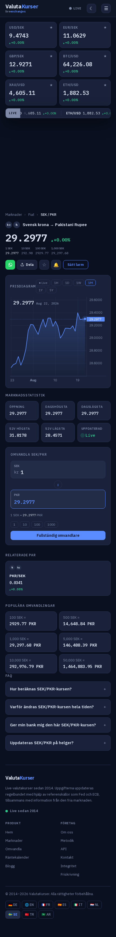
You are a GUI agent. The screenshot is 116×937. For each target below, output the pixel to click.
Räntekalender (17, 857)
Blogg (10, 865)
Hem (9, 832)
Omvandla (13, 848)
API (64, 848)
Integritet (68, 865)
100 (37, 524)
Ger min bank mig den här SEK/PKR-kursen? (53, 724)
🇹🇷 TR (29, 914)
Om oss (67, 832)
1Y (41, 290)
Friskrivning (70, 874)
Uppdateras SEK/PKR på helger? (42, 742)
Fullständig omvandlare (58, 535)
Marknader (14, 840)
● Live (43, 283)
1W (78, 283)
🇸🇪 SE (12, 914)
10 (25, 524)
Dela (30, 264)
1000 (51, 524)
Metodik (67, 840)
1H (56, 283)
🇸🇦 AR (46, 914)
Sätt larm (75, 264)
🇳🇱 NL (94, 905)
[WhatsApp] (10, 265)
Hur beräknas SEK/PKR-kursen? (41, 688)
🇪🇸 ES (62, 905)
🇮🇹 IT (78, 905)
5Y (51, 290)
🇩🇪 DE (12, 905)
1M (90, 283)
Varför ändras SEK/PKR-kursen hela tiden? (52, 706)
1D (67, 283)
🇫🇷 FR (45, 905)
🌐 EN (29, 905)
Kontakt (67, 857)
